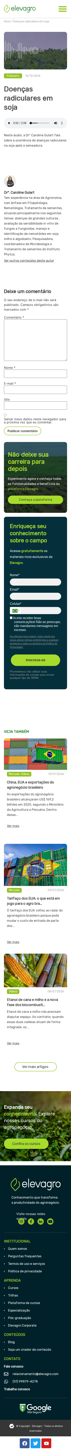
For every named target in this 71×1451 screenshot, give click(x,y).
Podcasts (13, 76)
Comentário (14, 317)
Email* (14, 589)
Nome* (15, 575)
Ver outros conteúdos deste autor (29, 261)
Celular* (15, 603)
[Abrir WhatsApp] (61, 1441)
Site (7, 399)
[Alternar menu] (62, 8)
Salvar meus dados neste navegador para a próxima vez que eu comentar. (35, 420)
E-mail (10, 383)
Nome (9, 367)
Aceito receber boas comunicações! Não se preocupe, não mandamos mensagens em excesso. (36, 624)
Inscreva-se (35, 660)
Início (7, 21)
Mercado (14, 774)
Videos (25, 774)
